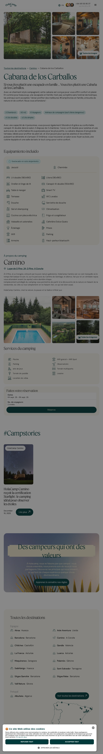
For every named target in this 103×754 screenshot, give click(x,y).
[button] (49, 747)
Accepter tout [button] (72, 742)
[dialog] (50, 737)
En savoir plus (21, 737)
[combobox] (93, 727)
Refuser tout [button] (27, 742)
